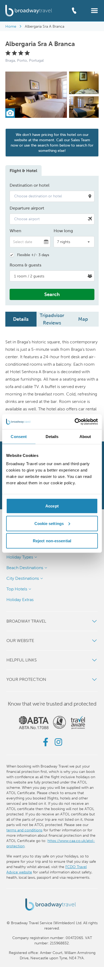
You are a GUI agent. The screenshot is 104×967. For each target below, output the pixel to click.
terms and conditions (24, 830)
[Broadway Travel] (28, 10)
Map (83, 319)
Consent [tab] (19, 436)
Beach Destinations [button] (24, 567)
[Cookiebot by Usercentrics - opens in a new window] (75, 421)
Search (52, 294)
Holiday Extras (20, 599)
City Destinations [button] (22, 578)
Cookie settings (49, 523)
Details (21, 319)
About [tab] (85, 436)
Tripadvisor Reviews (52, 319)
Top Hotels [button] (16, 589)
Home (10, 26)
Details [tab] (52, 436)
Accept (52, 506)
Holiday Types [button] (19, 557)
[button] (94, 10)
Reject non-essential (52, 541)
